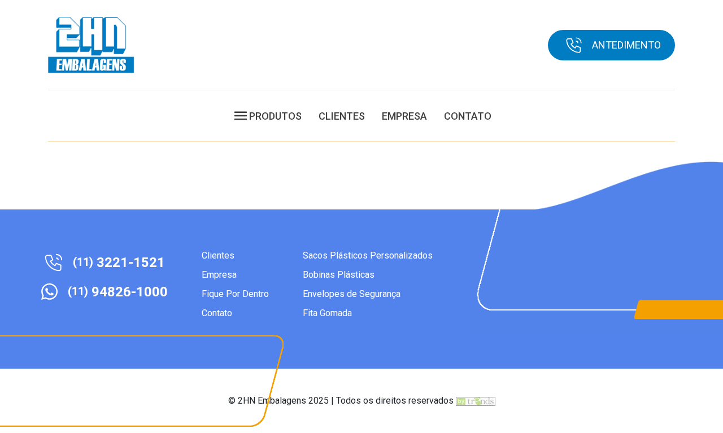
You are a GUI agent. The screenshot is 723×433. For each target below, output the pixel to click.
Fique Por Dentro (235, 293)
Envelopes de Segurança (351, 293)
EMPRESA (404, 116)
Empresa (219, 274)
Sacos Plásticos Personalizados (368, 255)
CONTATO (467, 116)
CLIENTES (342, 116)
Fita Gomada (327, 313)
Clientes (218, 255)
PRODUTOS (275, 116)
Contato (217, 313)
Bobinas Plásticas (338, 274)
